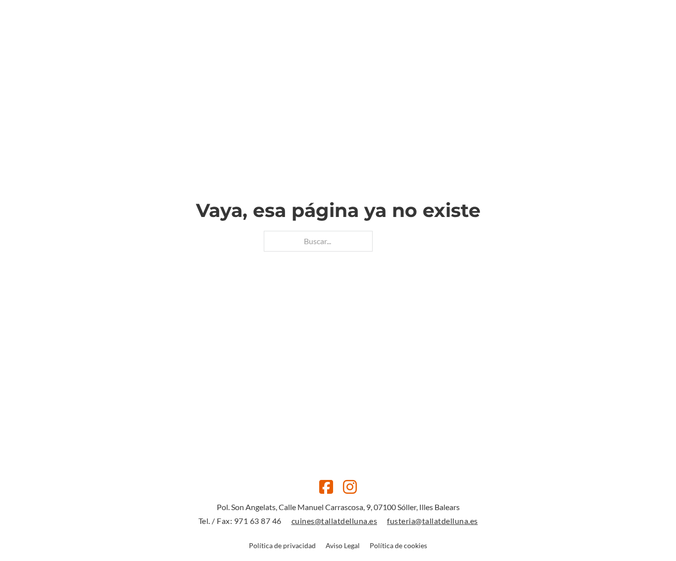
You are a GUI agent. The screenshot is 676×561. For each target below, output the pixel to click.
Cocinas (300, 51)
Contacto (404, 51)
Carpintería (350, 51)
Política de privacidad (282, 545)
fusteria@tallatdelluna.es (432, 520)
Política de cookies (398, 545)
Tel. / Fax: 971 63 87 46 (240, 520)
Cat (589, 51)
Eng (606, 51)
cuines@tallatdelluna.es (334, 520)
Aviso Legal (343, 545)
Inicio (263, 51)
